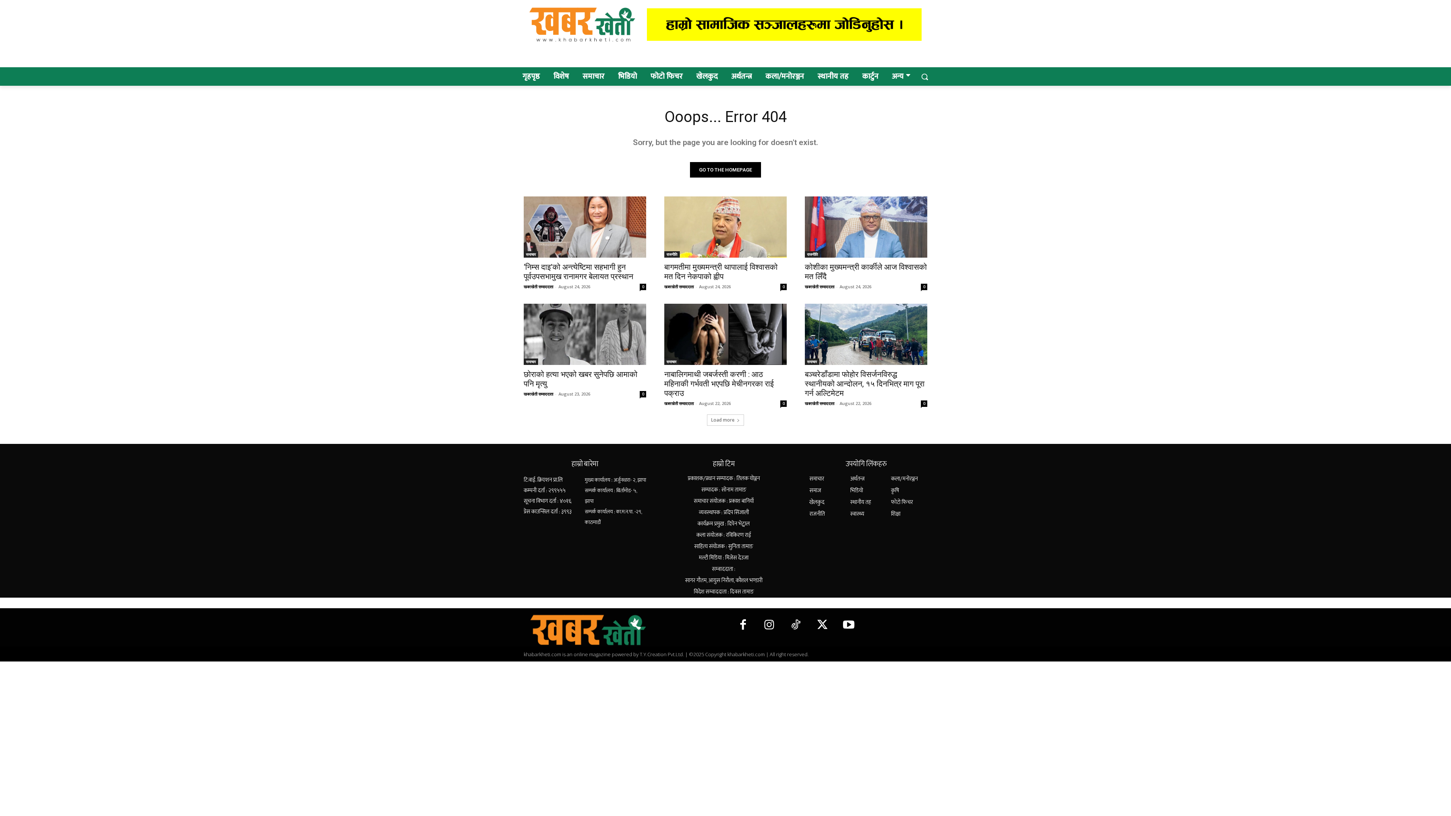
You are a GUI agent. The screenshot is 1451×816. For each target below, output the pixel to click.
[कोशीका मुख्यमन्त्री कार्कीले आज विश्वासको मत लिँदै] (866, 227)
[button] (925, 77)
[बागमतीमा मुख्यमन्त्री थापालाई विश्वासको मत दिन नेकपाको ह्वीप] (725, 227)
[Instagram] (769, 625)
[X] (822, 625)
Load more (723, 420)
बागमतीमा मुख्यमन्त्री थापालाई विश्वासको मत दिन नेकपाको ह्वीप (721, 272)
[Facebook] (743, 625)
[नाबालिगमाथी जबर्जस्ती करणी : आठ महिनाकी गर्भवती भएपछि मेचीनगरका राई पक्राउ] (725, 334)
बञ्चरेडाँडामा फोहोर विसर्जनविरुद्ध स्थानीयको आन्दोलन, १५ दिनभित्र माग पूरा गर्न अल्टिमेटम (865, 384)
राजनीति (672, 254)
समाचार (531, 254)
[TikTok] (795, 625)
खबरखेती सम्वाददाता (538, 286)
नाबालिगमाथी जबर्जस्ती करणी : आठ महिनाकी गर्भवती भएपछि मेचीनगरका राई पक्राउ (719, 384)
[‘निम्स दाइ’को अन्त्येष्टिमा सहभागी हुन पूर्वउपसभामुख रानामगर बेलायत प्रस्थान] (585, 227)
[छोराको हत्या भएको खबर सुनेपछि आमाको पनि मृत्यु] (585, 334)
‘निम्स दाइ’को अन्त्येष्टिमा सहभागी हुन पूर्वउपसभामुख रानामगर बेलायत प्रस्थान (578, 272)
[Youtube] (848, 625)
